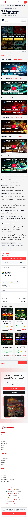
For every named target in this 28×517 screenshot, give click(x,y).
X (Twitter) (4, 477)
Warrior (12, 245)
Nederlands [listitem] (18, 504)
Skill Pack (19, 243)
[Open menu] (2, 2)
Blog (2, 464)
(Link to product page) (16, 59)
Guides (3, 462)
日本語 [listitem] (10, 501)
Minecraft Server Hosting (7, 479)
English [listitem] (11, 489)
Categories (4, 443)
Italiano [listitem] (12, 506)
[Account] (22, 2)
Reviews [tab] (9, 55)
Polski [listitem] (18, 506)
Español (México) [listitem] (11, 491)
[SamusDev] (3, 20)
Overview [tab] (3, 55)
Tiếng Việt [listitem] (17, 499)
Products (3, 441)
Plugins (3, 449)
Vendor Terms (4, 458)
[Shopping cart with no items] (25, 2)
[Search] (18, 2)
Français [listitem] (11, 493)
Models (3, 445)
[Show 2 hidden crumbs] (6, 5)
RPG (8, 245)
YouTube (3, 475)
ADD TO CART (22, 362)
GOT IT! (14, 513)
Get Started (14, 388)
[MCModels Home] (9, 2)
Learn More (14, 392)
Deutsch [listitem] (17, 493)
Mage (22, 245)
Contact (3, 439)
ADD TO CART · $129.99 (14, 258)
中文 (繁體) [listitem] (10, 504)
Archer (17, 245)
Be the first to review (12, 15)
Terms (2, 456)
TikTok (3, 473)
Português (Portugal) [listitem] (14, 497)
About (2, 437)
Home (2, 5)
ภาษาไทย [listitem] (11, 499)
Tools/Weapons (5, 243)
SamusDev (7, 20)
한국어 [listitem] (19, 491)
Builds (2, 447)
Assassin (3, 247)
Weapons (4, 245)
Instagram (3, 471)
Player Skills (12, 243)
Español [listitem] (17, 489)
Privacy (3, 460)
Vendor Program (5, 481)
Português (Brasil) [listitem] (14, 495)
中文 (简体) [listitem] (17, 501)
